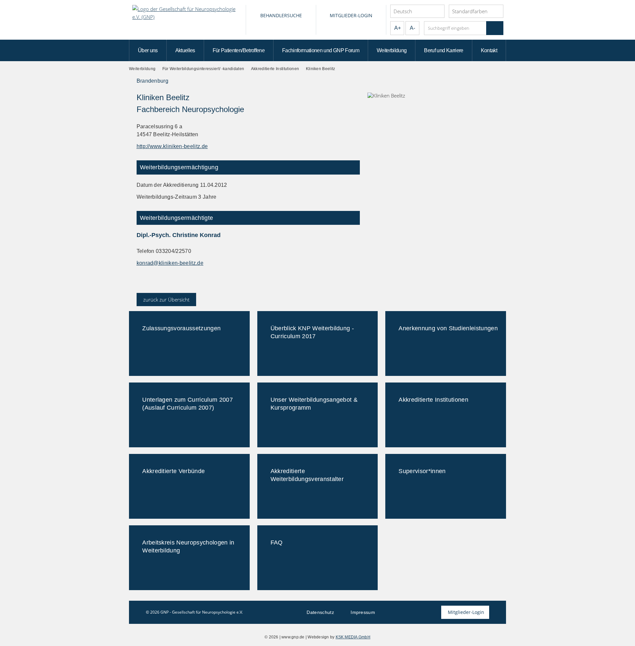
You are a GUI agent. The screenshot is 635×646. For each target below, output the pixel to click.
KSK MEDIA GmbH (353, 637)
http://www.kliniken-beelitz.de (172, 146)
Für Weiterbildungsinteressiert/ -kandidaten (203, 68)
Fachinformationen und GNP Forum (320, 50)
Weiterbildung (392, 50)
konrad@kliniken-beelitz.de (170, 263)
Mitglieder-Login (351, 15)
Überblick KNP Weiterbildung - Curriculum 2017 (312, 332)
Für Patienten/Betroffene (239, 50)
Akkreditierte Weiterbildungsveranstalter (307, 475)
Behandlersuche (281, 15)
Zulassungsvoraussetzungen (181, 328)
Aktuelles (185, 50)
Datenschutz (320, 612)
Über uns (148, 50)
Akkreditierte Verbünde (173, 471)
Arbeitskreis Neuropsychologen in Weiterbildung (188, 546)
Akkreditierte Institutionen (275, 68)
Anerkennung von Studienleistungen (448, 328)
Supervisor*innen (422, 471)
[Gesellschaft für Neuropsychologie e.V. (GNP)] (187, 20)
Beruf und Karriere (443, 50)
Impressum (363, 612)
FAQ (277, 542)
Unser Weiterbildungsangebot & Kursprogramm (314, 403)
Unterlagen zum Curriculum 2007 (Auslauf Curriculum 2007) (187, 403)
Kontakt (489, 50)
